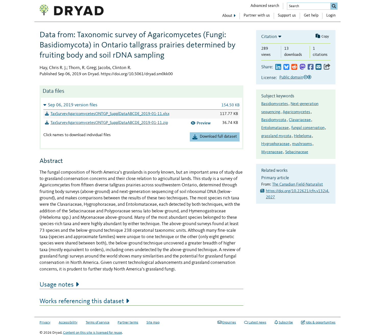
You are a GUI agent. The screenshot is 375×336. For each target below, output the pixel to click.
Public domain (291, 77)
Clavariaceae (300, 120)
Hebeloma (302, 136)
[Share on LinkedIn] (278, 67)
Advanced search (265, 6)
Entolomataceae (275, 128)
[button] (141, 105)
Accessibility (68, 322)
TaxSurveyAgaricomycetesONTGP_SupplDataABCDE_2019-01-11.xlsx (110, 114)
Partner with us (257, 16)
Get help (311, 16)
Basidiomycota (273, 120)
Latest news (257, 322)
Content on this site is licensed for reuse (92, 332)
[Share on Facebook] (311, 67)
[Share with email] (318, 67)
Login (330, 16)
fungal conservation (307, 128)
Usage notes (57, 284)
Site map (152, 322)
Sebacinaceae (296, 152)
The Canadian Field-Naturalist (297, 185)
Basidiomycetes (274, 104)
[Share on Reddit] (294, 67)
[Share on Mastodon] (302, 67)
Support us (287, 16)
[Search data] (334, 6)
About (227, 16)
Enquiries (229, 322)
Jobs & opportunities (320, 322)
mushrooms (302, 144)
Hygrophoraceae (275, 144)
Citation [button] (269, 36)
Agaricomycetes (296, 112)
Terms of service (97, 322)
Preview (204, 123)
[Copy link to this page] (327, 67)
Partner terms (128, 322)
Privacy (45, 322)
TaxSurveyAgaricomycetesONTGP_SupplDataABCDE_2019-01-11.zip (109, 123)
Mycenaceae (272, 152)
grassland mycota (276, 136)
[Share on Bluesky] (286, 67)
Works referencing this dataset (82, 301)
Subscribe (286, 322)
